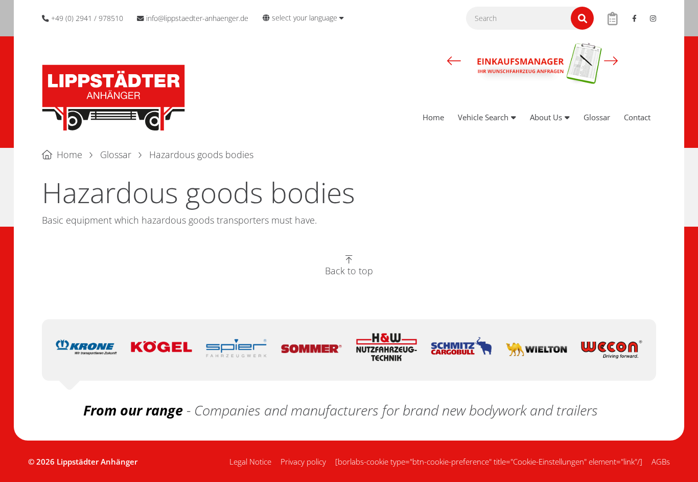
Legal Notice (250, 461)
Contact (637, 117)
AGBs (661, 461)
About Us (546, 117)
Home (433, 117)
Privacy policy (303, 461)
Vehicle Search (483, 117)
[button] (454, 61)
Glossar (597, 117)
